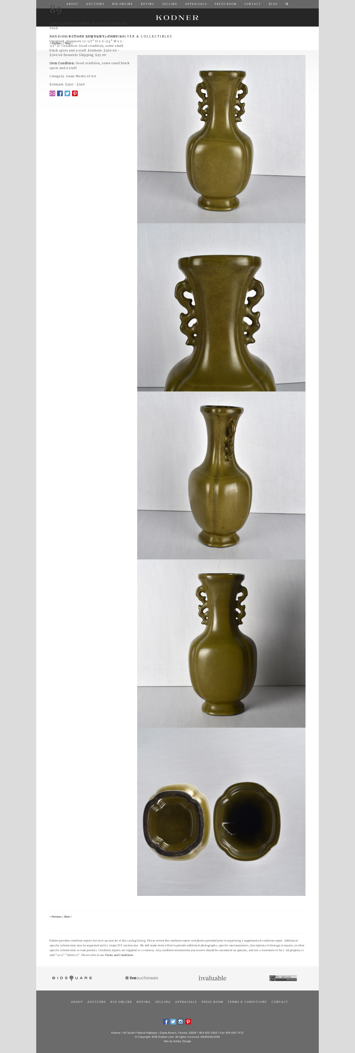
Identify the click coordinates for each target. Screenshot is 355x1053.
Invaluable (213, 978)
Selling (163, 1002)
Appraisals (186, 1002)
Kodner (177, 17)
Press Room (212, 1002)
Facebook (60, 93)
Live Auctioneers (142, 978)
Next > (68, 917)
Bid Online (121, 1002)
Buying (143, 1002)
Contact (279, 1002)
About (77, 1002)
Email (52, 93)
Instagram (181, 1022)
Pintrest (75, 93)
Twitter (67, 93)
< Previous (55, 917)
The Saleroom (283, 978)
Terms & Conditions (247, 1002)
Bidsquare (71, 978)
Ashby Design (182, 1041)
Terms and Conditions (119, 955)
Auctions (96, 1002)
